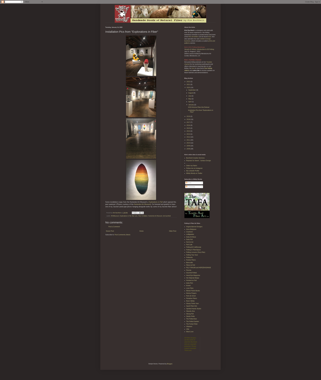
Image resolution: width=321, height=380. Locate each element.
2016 (188, 125)
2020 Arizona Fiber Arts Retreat (198, 107)
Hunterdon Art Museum (142, 204)
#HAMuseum (115, 216)
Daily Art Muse (191, 237)
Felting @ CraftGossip (193, 247)
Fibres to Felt (190, 265)
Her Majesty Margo (192, 278)
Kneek (188, 285)
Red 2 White (190, 301)
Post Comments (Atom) (122, 235)
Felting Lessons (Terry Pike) (195, 252)
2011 (188, 140)
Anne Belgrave (191, 229)
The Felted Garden (192, 321)
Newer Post (110, 231)
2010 (188, 143)
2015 (188, 128)
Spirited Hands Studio (193, 309)
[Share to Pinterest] (142, 213)
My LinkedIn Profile (192, 171)
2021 (188, 84)
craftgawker (190, 234)
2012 (188, 137)
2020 (188, 87)
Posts (189, 183)
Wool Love (189, 332)
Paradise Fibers (191, 298)
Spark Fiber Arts (191, 306)
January (191, 105)
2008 (188, 149)
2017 (188, 122)
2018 (188, 119)
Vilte (187, 329)
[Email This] (133, 213)
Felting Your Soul (192, 255)
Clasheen (189, 232)
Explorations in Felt (156, 202)
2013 (188, 134)
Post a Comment (114, 227)
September (192, 90)
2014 (188, 131)
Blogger (169, 364)
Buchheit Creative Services (195, 158)
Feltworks (189, 257)
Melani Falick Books (193, 291)
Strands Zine (190, 311)
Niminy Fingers (191, 293)
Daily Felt (189, 239)
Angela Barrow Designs (194, 227)
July (189, 96)
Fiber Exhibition (142, 216)
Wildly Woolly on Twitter (194, 173)
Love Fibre (189, 288)
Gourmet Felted (191, 273)
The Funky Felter (192, 324)
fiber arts (134, 216)
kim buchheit (167, 216)
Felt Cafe (189, 245)
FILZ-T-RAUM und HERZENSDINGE (198, 267)
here (209, 37)
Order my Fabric (191, 166)
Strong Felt (190, 314)
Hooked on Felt (191, 280)
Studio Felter (190, 316)
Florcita (188, 270)
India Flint (189, 283)
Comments (191, 187)
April (190, 102)
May (190, 99)
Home (141, 231)
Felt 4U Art (189, 242)
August (190, 93)
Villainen (189, 326)
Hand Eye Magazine (193, 275)
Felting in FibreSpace (193, 250)
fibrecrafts (189, 262)
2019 (188, 116)
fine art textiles (193, 37)
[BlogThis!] (135, 213)
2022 (188, 82)
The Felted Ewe (191, 319)
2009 (188, 146)
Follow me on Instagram (194, 168)
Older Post (172, 231)
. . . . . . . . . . (189, 163)
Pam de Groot (191, 296)
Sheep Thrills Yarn (192, 303)
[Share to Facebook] (140, 213)
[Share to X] (138, 213)
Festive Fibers (191, 260)
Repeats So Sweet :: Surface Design (198, 160)
